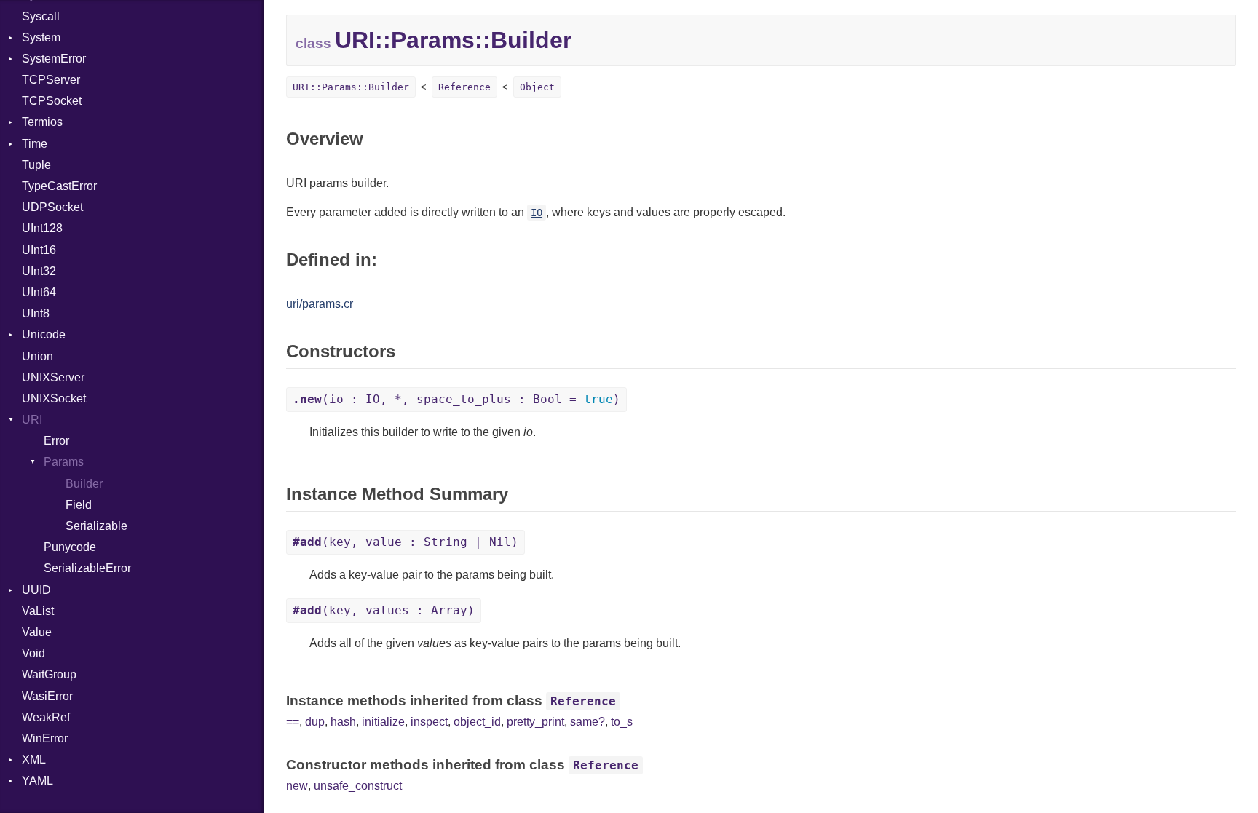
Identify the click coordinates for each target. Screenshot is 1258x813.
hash (343, 721)
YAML (37, 780)
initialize (383, 721)
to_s (622, 721)
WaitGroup (49, 674)
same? (587, 721)
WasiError (47, 696)
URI (32, 419)
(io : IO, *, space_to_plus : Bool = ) (456, 399)
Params (64, 462)
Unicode (44, 334)
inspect (429, 721)
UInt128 (42, 228)
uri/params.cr (319, 304)
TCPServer (51, 80)
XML (34, 759)
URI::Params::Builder (351, 87)
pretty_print (535, 721)
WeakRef (46, 717)
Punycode (70, 547)
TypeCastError (59, 186)
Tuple (36, 165)
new (297, 786)
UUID (36, 590)
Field (79, 505)
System (41, 37)
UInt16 (39, 250)
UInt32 (39, 271)
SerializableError (87, 568)
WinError (45, 738)
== (292, 721)
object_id (477, 721)
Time (34, 144)
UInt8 (36, 313)
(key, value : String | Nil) (405, 542)
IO (536, 212)
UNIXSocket (54, 398)
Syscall (41, 16)
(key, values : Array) (384, 610)
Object (537, 87)
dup (315, 721)
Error (56, 441)
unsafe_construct (358, 786)
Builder (84, 483)
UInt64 (39, 292)
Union (37, 356)
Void (33, 653)
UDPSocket (52, 207)
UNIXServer (53, 377)
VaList (38, 611)
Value (37, 632)
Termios (42, 122)
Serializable (96, 526)
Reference (464, 87)
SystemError (54, 58)
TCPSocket (52, 101)
